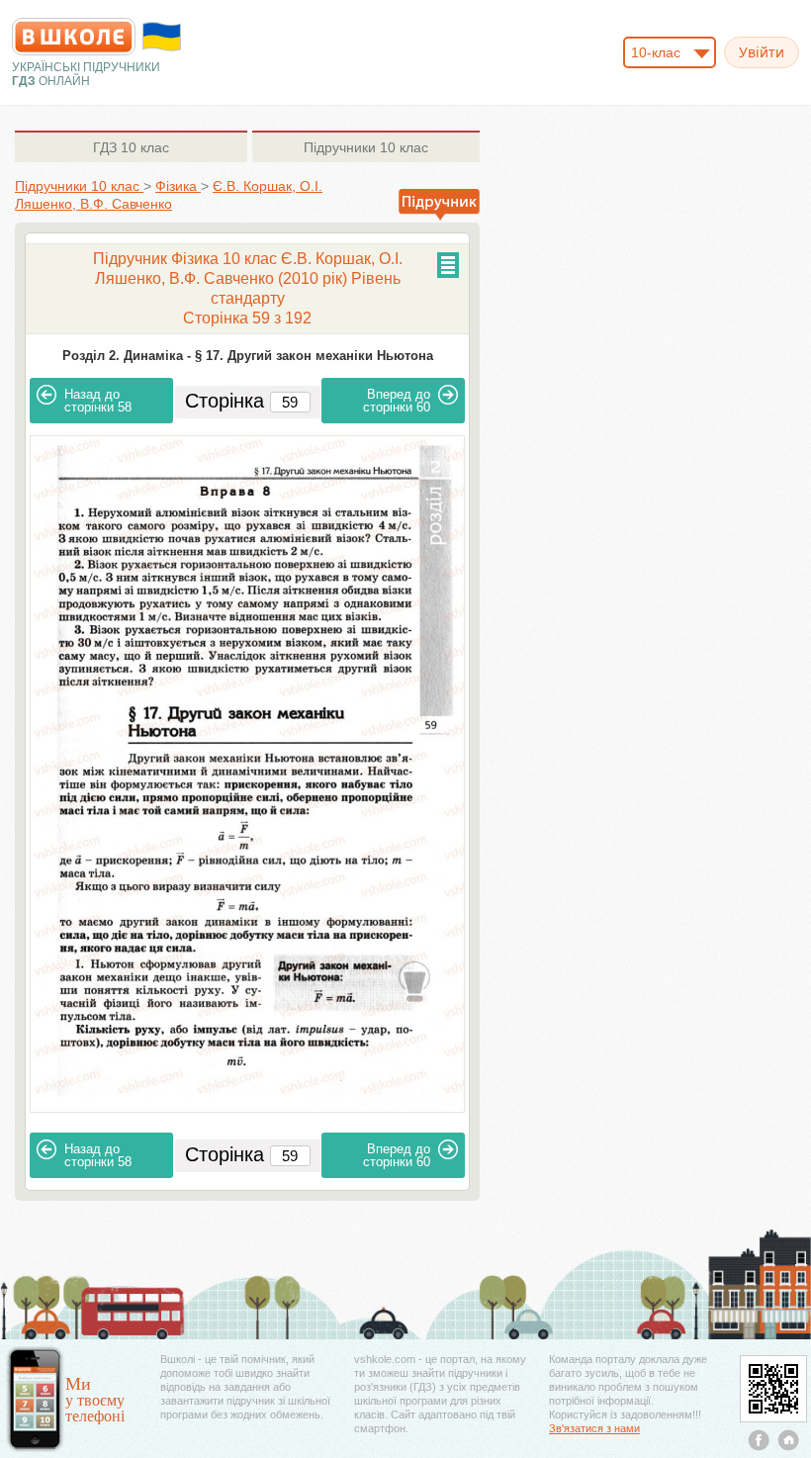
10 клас (131, 147)
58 (98, 400)
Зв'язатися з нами (594, 1428)
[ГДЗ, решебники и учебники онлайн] (73, 36)
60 (396, 400)
